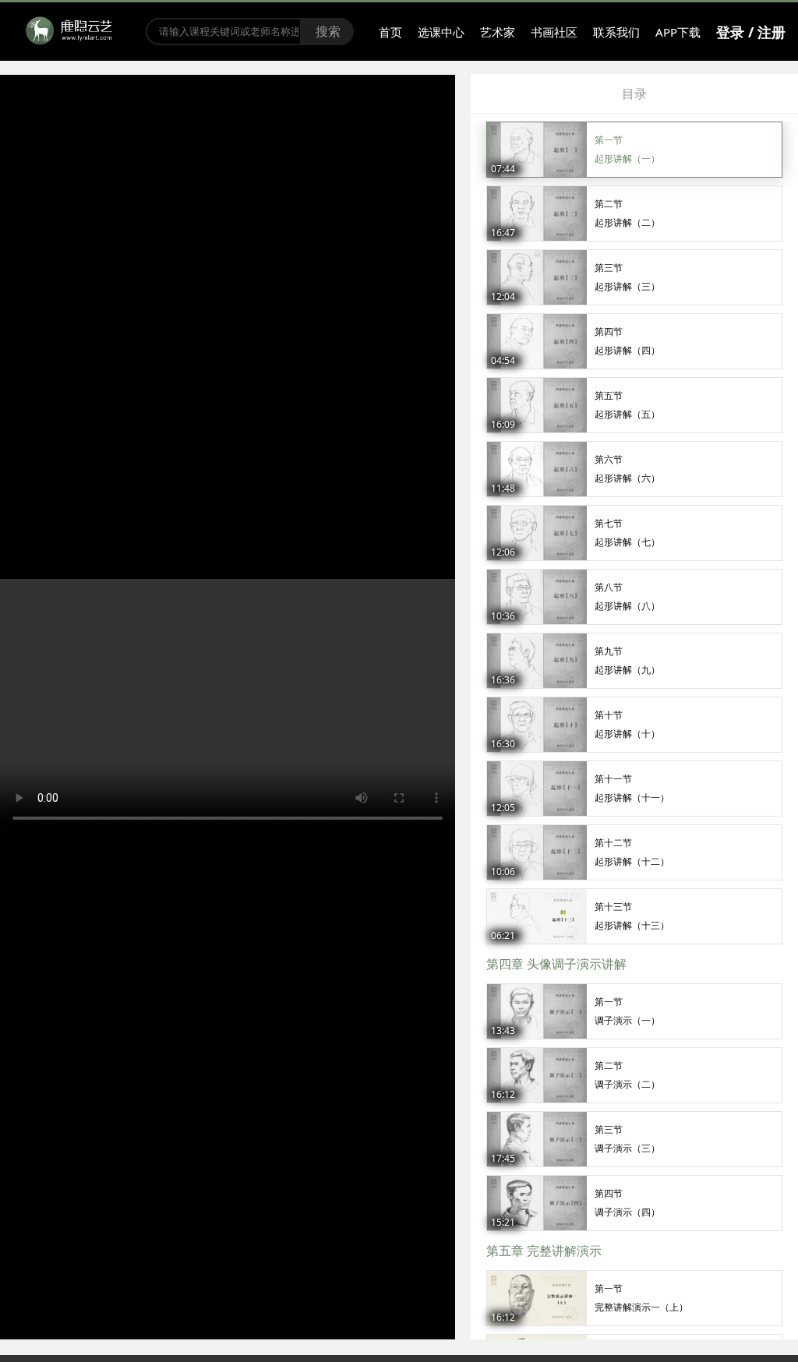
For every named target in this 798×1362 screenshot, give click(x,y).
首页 (390, 32)
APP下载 (678, 32)
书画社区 (554, 32)
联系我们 (616, 32)
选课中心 (441, 32)
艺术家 (497, 32)
